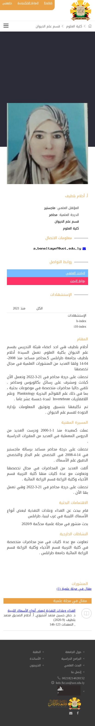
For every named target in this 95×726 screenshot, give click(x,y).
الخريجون (35, 665)
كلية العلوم (74, 26)
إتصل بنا (76, 672)
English (48, 3)
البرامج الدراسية (71, 658)
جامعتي (7, 3)
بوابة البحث (77, 281)
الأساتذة (35, 658)
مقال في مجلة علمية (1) (74, 589)
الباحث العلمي (75, 273)
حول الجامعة (73, 652)
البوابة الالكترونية (28, 3)
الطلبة (37, 652)
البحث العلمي (72, 665)
